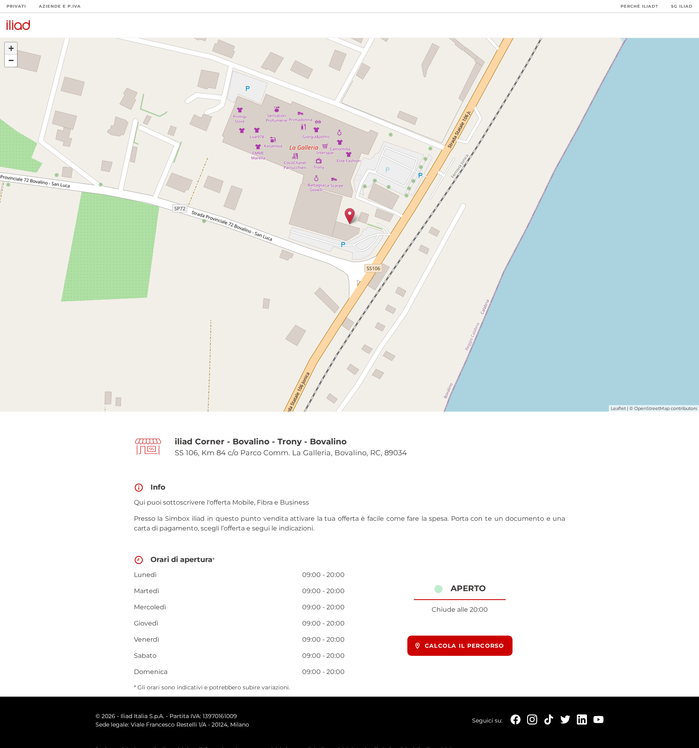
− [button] (11, 60)
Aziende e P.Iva (60, 6)
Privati (16, 6)
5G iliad (682, 6)
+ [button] (11, 48)
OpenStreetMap (651, 408)
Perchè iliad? (639, 6)
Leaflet (618, 408)
